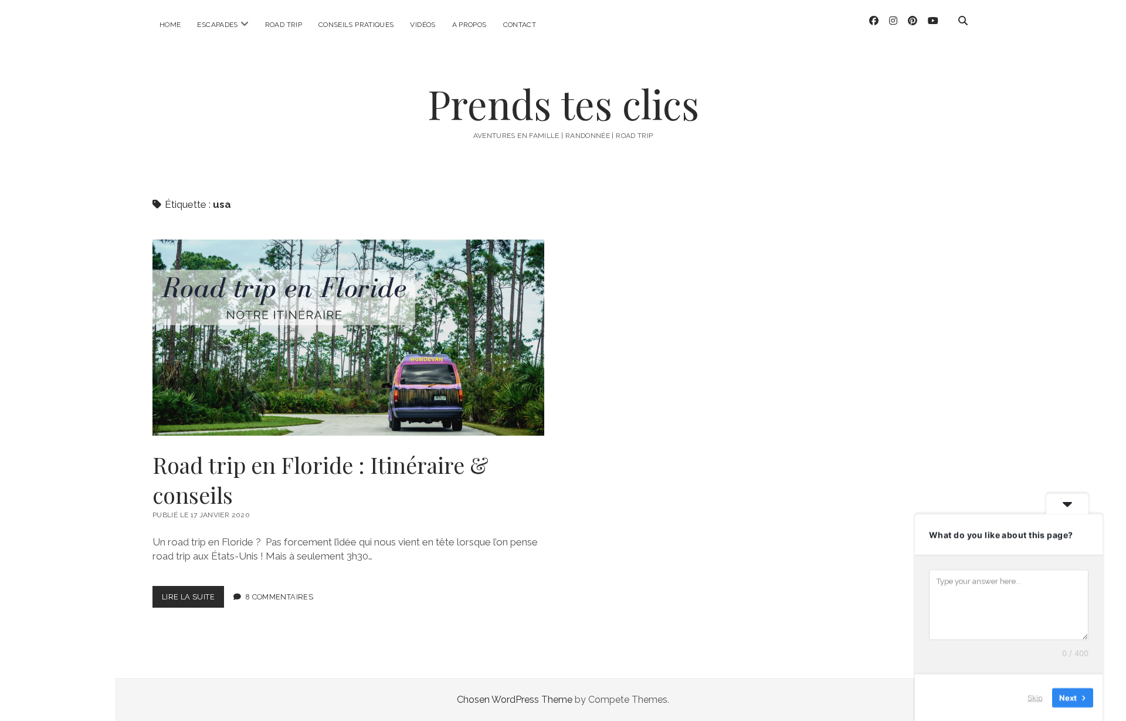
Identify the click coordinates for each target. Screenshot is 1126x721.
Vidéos (422, 25)
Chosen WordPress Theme (514, 699)
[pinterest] (912, 20)
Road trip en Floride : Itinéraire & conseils (348, 338)
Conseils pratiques (356, 25)
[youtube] (933, 20)
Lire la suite (191, 600)
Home (170, 25)
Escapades (217, 25)
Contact (520, 25)
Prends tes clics (563, 104)
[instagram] (893, 20)
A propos (469, 25)
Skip (1035, 697)
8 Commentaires (279, 596)
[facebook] (874, 20)
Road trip (283, 25)
